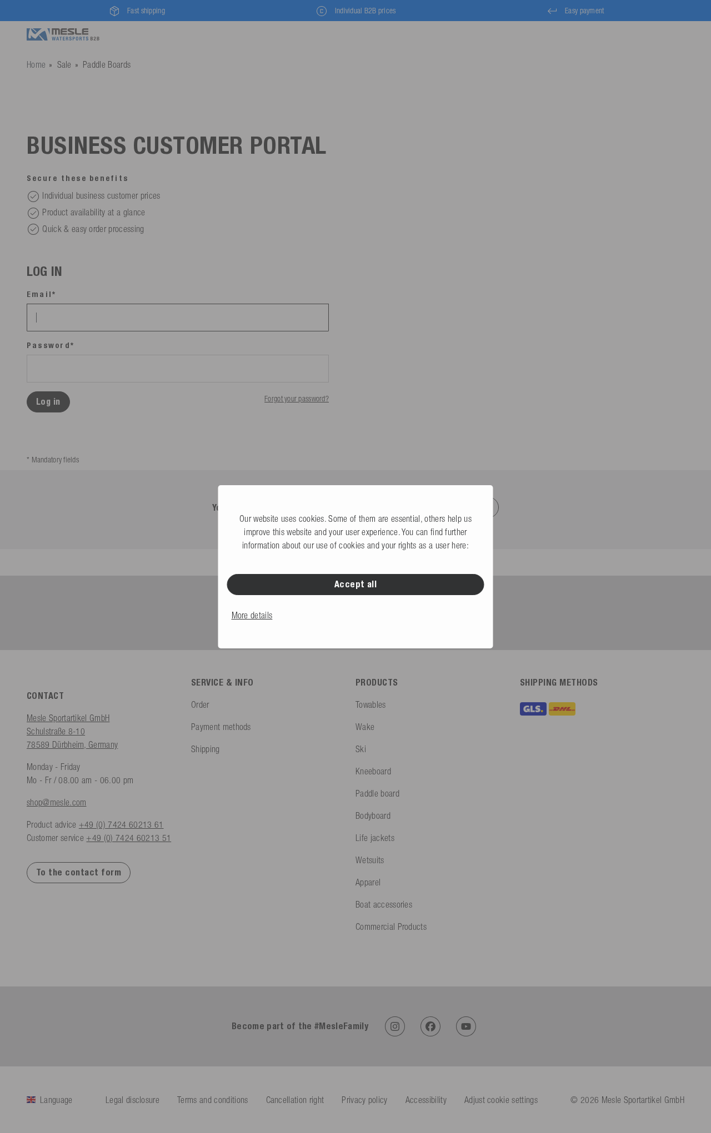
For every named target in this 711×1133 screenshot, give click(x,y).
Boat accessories (384, 904)
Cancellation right (295, 1100)
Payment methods (221, 727)
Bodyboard (373, 815)
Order (200, 704)
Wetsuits (370, 860)
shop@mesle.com (56, 802)
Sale (64, 64)
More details (252, 615)
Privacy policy (364, 1100)
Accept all (355, 584)
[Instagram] (395, 1026)
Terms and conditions (212, 1100)
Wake (365, 727)
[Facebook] (430, 1026)
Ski (361, 749)
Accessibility (426, 1100)
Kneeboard (373, 771)
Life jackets (375, 838)
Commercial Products (391, 926)
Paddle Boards (107, 64)
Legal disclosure (132, 1100)
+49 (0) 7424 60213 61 (121, 824)
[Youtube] (466, 1026)
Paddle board (377, 793)
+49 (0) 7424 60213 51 (128, 838)
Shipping (205, 749)
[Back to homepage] (63, 34)
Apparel (368, 882)
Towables (371, 704)
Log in (48, 401)
